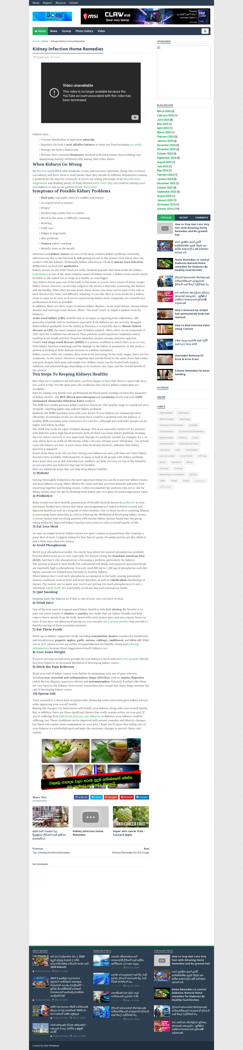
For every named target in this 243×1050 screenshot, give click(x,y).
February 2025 (165, 136)
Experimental (166, 437)
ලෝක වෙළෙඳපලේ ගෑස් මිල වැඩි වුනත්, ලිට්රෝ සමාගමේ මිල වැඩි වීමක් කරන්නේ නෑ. (129, 978)
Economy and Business (191, 431)
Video (101, 31)
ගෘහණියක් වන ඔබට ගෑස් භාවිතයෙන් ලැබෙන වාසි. (125, 994)
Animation (183, 413)
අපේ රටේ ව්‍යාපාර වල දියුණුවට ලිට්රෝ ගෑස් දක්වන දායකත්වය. (49, 834)
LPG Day (202, 456)
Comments (201, 217)
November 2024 (166, 149)
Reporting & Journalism (172, 474)
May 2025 (162, 124)
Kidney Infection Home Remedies (88, 832)
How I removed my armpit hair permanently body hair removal (192, 313)
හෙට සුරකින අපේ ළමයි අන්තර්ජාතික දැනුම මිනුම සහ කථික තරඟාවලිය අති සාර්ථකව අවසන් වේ (191, 247)
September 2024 (166, 157)
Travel (174, 480)
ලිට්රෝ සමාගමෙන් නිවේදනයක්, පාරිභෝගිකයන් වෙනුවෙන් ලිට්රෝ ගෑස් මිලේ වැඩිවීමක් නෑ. (192, 281)
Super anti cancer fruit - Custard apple (129, 832)
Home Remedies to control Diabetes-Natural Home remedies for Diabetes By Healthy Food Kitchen (192, 265)
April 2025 (163, 128)
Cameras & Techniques (171, 425)
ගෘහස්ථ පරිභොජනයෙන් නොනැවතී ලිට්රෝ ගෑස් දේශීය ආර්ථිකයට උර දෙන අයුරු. (127, 960)
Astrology (185, 419)
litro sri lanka (167, 456)
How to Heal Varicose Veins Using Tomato (192, 327)
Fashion (183, 437)
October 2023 (165, 187)
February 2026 (165, 115)
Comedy (193, 425)
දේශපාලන (200, 480)
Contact (73, 2)
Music (163, 462)
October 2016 (165, 208)
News (53, 31)
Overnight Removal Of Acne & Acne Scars (189, 357)
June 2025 (163, 119)
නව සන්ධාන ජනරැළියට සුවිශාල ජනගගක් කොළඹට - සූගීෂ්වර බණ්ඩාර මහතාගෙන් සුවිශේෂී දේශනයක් (192, 298)
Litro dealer (192, 450)
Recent (183, 217)
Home (36, 2)
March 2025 (164, 132)
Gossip (66, 31)
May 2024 (162, 170)
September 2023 (166, 191)
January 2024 (165, 179)
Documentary (166, 431)
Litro (177, 450)
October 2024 (165, 153)
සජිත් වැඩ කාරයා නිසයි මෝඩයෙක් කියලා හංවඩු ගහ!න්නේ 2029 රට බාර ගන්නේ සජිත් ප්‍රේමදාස (69, 1010)
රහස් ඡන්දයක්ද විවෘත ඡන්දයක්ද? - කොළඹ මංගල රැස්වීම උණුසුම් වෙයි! (68, 1028)
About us (61, 2)
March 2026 (164, 111)
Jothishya (165, 450)
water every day (102, 183)
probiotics (129, 502)
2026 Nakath (166, 413)
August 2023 (164, 196)
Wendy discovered (85, 187)
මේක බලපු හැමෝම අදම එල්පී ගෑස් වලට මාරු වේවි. (191, 342)
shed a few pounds (127, 659)
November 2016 (166, 204)
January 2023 (165, 200)
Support (47, 2)
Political (178, 468)
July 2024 (162, 166)
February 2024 (165, 174)
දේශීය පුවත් (165, 486)
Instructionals (166, 443)
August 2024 (164, 162)
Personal (164, 468)
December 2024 (166, 145)
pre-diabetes (92, 716)
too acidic (135, 144)
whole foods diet (56, 588)
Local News (186, 456)
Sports (193, 474)
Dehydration (40, 274)
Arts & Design (167, 419)
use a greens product (116, 621)
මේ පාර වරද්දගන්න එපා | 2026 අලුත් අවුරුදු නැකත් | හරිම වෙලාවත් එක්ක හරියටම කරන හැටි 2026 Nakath (69, 962)
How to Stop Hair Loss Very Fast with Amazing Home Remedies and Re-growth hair (192, 229)
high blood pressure (71, 716)
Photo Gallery (84, 31)
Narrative (176, 462)
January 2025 (165, 140)
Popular (166, 217)
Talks (162, 480)
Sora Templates (51, 1045)
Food (44, 41)
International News (188, 443)
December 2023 (166, 183)
